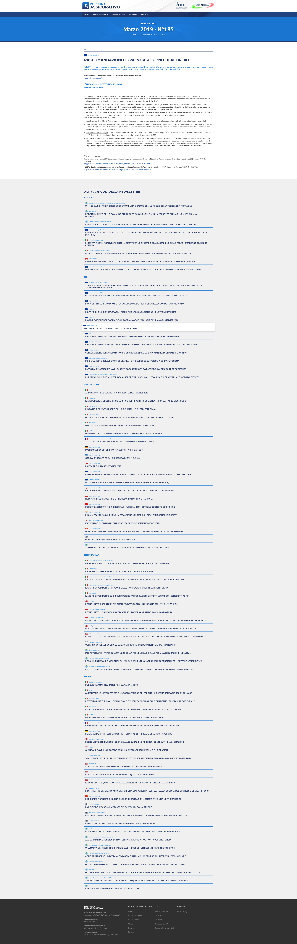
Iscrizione (131, 928)
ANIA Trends (159, 916)
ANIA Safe (159, 920)
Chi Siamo (133, 14)
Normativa (155, 34)
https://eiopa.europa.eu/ (93, 78)
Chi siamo (131, 924)
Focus (134, 34)
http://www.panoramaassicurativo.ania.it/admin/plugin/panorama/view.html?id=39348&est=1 (118, 169)
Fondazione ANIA (161, 924)
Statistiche (146, 34)
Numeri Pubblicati (100, 14)
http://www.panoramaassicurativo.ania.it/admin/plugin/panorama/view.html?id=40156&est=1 (118, 164)
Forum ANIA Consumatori (164, 928)
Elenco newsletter (135, 916)
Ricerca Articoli (118, 14)
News (163, 34)
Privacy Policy (182, 912)
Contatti (144, 14)
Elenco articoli (133, 920)
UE (139, 34)
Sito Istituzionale (161, 912)
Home (86, 14)
